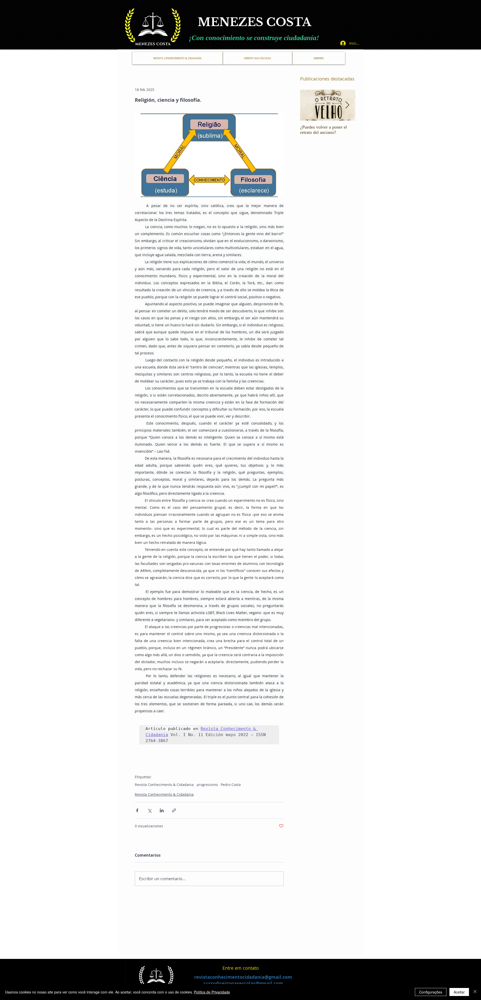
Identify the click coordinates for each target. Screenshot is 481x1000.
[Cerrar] (475, 992)
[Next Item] (347, 105)
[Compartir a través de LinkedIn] (161, 810)
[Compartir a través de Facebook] (137, 810)
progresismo (207, 784)
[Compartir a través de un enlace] (174, 810)
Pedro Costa (231, 784)
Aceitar (459, 991)
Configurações (430, 991)
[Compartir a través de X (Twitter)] (149, 810)
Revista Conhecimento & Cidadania (164, 784)
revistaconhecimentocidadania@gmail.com (243, 977)
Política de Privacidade (212, 991)
